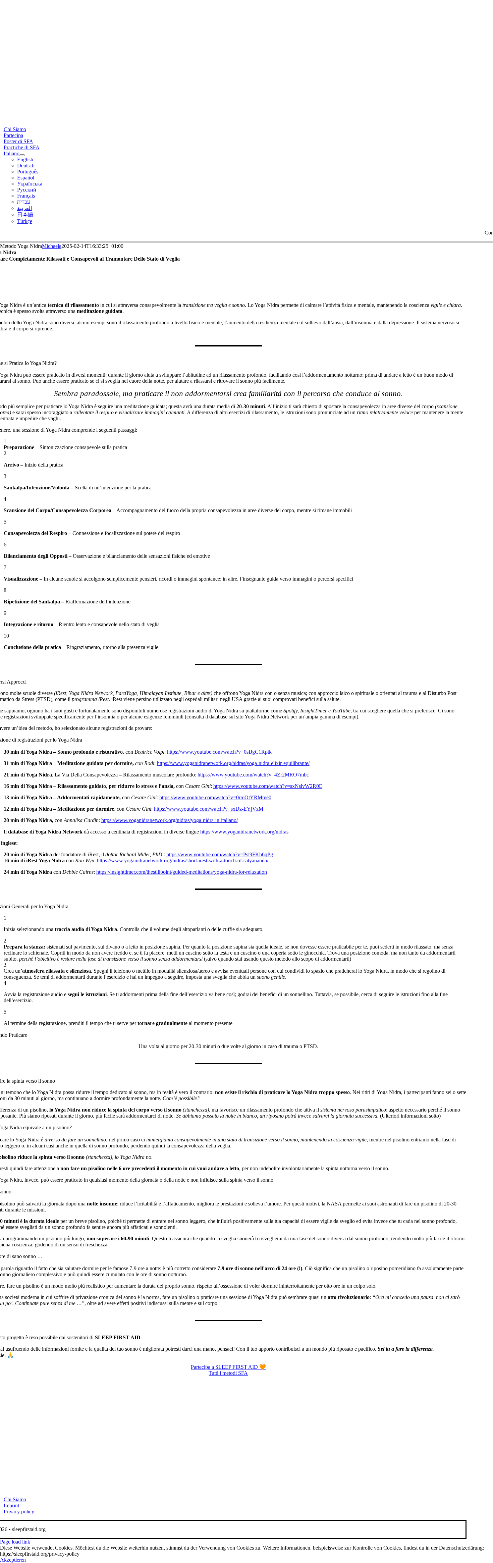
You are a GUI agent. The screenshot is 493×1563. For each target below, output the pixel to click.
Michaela (51, 246)
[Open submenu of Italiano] (22, 155)
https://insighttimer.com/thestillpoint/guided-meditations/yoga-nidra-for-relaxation (181, 872)
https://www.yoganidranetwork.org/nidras (244, 831)
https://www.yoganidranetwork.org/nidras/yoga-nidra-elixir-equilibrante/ (233, 763)
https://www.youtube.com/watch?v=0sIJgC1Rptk (219, 752)
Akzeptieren (13, 1560)
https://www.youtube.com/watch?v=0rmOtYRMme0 (215, 797)
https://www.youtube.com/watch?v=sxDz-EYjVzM (208, 809)
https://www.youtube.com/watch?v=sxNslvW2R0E (267, 786)
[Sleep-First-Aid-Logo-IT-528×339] (228, 1488)
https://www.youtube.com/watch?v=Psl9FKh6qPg (219, 854)
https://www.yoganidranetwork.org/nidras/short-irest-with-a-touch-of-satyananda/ (182, 860)
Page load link (15, 1542)
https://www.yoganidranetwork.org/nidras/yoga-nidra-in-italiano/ (169, 820)
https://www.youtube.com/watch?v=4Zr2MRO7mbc (253, 774)
